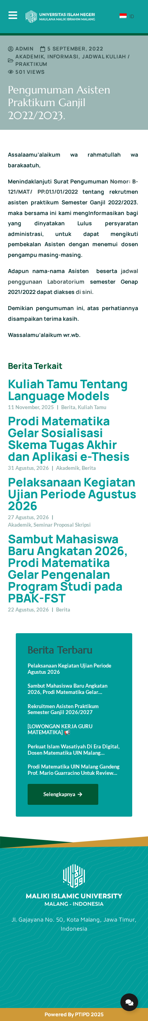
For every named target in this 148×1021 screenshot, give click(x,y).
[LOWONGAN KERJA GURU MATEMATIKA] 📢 (60, 730)
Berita (68, 407)
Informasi (63, 56)
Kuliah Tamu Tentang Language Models (68, 390)
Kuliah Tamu (92, 407)
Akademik (29, 56)
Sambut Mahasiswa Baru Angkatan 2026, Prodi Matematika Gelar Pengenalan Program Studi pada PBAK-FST (68, 568)
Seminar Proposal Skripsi (62, 525)
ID (131, 16)
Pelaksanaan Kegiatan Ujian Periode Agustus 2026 (72, 494)
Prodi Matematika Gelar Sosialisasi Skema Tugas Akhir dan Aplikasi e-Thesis (68, 438)
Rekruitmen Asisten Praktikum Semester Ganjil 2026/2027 (63, 709)
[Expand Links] (129, 1002)
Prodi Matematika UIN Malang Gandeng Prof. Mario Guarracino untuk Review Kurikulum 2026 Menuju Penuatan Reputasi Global (74, 770)
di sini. (85, 291)
